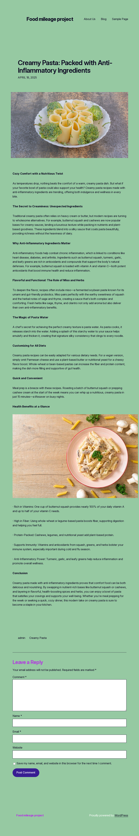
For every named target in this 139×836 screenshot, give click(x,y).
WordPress (121, 815)
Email (17, 731)
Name (17, 716)
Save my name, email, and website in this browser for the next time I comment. (64, 763)
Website (17, 747)
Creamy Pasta (38, 638)
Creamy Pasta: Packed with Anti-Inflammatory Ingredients (65, 66)
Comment (20, 677)
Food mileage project (49, 19)
